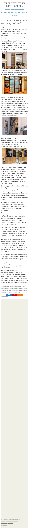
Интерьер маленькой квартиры (7, 288)
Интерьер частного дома (22, 290)
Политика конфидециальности (7, 523)
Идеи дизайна (22, 12)
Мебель (14, 15)
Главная (7, 9)
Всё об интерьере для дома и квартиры (14, 4)
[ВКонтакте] (9, 295)
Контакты (3, 521)
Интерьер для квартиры (9, 12)
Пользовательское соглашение (12, 521)
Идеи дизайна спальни (18, 288)
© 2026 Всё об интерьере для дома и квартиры (10, 519)
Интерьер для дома (17, 9)
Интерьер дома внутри (15, 292)
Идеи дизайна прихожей (11, 290)
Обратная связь (4, 525)
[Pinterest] (14, 295)
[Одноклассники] (20, 295)
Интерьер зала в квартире (19, 286)
